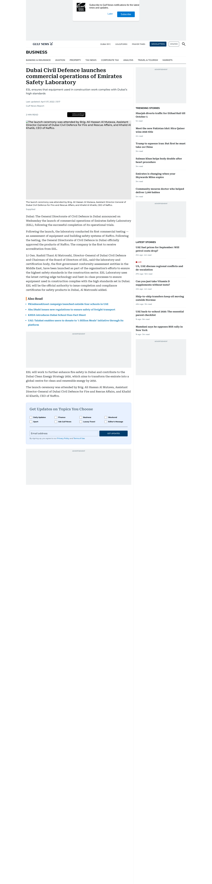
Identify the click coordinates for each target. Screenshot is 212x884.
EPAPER (174, 44)
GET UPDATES (113, 433)
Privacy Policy (63, 438)
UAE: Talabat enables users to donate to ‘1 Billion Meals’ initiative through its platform (75, 322)
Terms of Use (79, 438)
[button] (28, 44)
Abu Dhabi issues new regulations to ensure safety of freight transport (71, 309)
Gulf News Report (35, 106)
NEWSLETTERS (158, 44)
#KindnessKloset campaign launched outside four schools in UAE (68, 304)
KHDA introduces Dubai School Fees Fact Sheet (57, 315)
